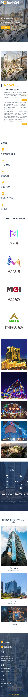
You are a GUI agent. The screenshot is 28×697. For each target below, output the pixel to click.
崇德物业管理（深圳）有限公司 (8, 660)
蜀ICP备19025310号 (14, 694)
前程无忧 (3, 679)
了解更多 (6, 27)
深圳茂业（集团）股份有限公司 (8, 658)
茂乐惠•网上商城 (5, 671)
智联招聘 (3, 681)
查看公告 (24, 100)
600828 (24, 94)
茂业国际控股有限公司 (6, 656)
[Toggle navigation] (26, 3)
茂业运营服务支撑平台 (6, 669)
